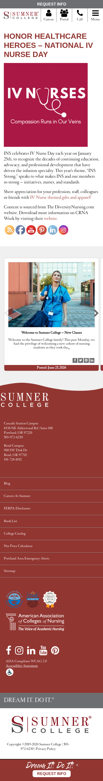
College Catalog (14, 533)
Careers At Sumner (17, 496)
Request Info (51, 4)
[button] (6, 314)
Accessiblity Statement (22, 666)
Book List (10, 521)
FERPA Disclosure (17, 508)
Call (80, 19)
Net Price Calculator (18, 546)
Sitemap (9, 571)
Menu (95, 19)
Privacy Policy (46, 749)
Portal (64, 19)
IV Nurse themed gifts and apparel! (60, 197)
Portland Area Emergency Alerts (26, 558)
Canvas (49, 19)
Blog (7, 483)
